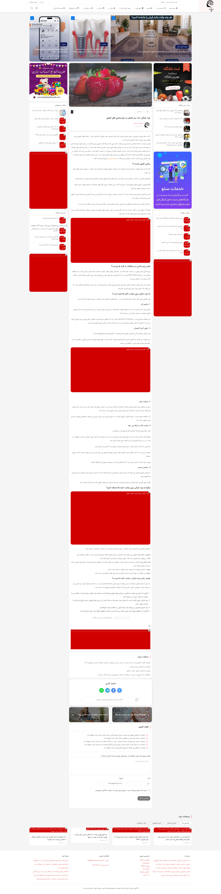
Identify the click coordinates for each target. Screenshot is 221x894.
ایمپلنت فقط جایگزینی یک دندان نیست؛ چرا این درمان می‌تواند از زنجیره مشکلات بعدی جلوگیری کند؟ (90, 50)
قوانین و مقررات (144, 860)
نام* (149, 778)
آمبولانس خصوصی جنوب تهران (140, 666)
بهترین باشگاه (145, 866)
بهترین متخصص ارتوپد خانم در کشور (138, 670)
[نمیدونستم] (210, 6)
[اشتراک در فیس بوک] (113, 690)
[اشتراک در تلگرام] (107, 690)
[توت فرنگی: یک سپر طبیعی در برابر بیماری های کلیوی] (110, 84)
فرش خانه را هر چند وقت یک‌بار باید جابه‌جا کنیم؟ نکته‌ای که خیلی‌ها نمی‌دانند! (163, 52)
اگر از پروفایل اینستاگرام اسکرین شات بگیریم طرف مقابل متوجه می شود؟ (51, 50)
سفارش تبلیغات (144, 872)
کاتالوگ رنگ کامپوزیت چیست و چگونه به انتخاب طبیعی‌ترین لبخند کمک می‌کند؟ (124, 674)
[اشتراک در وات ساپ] (101, 690)
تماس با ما (146, 869)
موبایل (63, 44)
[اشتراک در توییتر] (119, 690)
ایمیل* (121, 778)
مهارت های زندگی (182, 47)
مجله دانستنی (112, 158)
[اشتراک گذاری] (36, 8)
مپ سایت (146, 875)
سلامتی (104, 44)
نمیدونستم (146, 863)
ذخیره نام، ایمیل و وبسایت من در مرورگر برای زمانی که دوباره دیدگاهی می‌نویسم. (121, 790)
